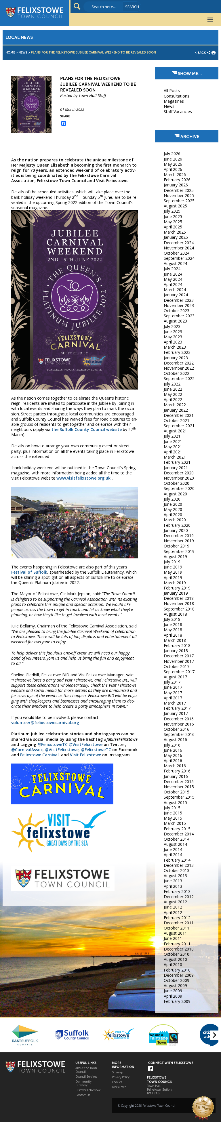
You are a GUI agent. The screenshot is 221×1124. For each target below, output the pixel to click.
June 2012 (173, 907)
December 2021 (179, 415)
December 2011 (179, 922)
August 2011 (175, 933)
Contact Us (82, 1095)
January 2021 (176, 467)
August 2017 (175, 677)
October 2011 (176, 928)
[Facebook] (150, 1069)
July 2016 (172, 745)
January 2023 (176, 357)
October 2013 (176, 870)
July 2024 (172, 268)
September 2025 (179, 200)
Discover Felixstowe (88, 1090)
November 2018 (179, 603)
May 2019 (173, 572)
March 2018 (175, 640)
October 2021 (176, 420)
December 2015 (179, 781)
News (22, 52)
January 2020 (176, 530)
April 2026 (173, 169)
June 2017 (173, 687)
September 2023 (179, 315)
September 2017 (179, 671)
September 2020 (179, 488)
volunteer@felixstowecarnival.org (45, 722)
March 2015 (175, 823)
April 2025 (173, 227)
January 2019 (176, 593)
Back (201, 53)
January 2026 (176, 185)
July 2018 (172, 619)
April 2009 (173, 996)
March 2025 (175, 232)
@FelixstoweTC (52, 744)
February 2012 (177, 917)
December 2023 (179, 300)
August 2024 (175, 263)
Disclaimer (119, 1087)
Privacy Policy (120, 1077)
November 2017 (179, 661)
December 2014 (179, 834)
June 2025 (173, 216)
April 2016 (173, 760)
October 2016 (176, 729)
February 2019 (177, 588)
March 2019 (175, 582)
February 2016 (177, 771)
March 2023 (175, 347)
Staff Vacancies (178, 111)
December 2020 (179, 473)
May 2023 (173, 336)
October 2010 (176, 954)
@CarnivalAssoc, (27, 749)
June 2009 (173, 990)
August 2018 (175, 614)
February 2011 (177, 943)
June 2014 (173, 849)
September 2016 (179, 734)
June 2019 (173, 567)
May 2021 (173, 446)
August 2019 (175, 556)
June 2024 (173, 274)
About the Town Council (86, 1070)
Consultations (176, 96)
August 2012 (175, 901)
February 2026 (177, 179)
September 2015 (179, 797)
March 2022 (175, 404)
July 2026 (172, 153)
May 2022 (173, 394)
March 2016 (175, 765)
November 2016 (179, 724)
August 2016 (175, 739)
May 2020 (173, 509)
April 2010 (173, 964)
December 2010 (179, 949)
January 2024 (176, 294)
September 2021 (179, 425)
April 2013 (173, 886)
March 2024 (175, 289)
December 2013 (179, 865)
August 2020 (175, 494)
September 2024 (179, 258)
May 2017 (173, 692)
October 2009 (176, 980)
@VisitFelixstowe (85, 744)
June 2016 (173, 750)
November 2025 (179, 195)
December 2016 (179, 719)
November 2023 (179, 305)
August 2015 (175, 802)
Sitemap (117, 1072)
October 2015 (176, 792)
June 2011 (173, 938)
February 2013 (177, 891)
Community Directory (83, 1083)
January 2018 (176, 650)
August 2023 (175, 321)
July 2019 (172, 561)
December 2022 (179, 363)
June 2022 (173, 389)
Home (10, 52)
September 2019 (179, 551)
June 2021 (173, 441)
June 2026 (173, 159)
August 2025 (175, 206)
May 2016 (173, 755)
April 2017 (173, 698)
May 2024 (173, 279)
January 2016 (176, 776)
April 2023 (173, 342)
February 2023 (177, 352)
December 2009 (179, 975)
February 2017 (177, 708)
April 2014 (173, 854)
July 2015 (172, 807)
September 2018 (179, 609)
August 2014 (175, 844)
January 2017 (176, 713)
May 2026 (173, 164)
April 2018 (173, 635)
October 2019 (176, 546)
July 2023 (172, 326)
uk (108, 478)
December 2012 (179, 896)
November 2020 (179, 478)
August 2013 (175, 875)
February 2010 (177, 970)
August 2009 (175, 985)
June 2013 (173, 880)
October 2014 (176, 839)
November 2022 (179, 368)
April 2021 (173, 452)
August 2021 (175, 431)
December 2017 (179, 656)
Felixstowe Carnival (39, 754)
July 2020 (172, 499)
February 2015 (177, 828)
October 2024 (176, 253)
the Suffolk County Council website (86, 429)
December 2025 (179, 190)
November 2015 (179, 786)
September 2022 (179, 378)
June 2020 (173, 504)
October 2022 (176, 373)
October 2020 (176, 483)
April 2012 (173, 912)
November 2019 (179, 540)
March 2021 (175, 457)
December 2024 (179, 242)
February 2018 (177, 645)
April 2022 (173, 399)
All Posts (172, 90)
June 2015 (173, 813)
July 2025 (172, 211)
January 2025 (176, 237)
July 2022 (172, 384)
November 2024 (179, 248)
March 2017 (175, 703)
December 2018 (179, 598)
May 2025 (173, 221)
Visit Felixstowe (85, 754)
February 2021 (177, 462)
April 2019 (173, 577)
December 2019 (179, 535)
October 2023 (176, 310)
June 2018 (173, 624)
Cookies (117, 1082)
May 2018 (173, 629)
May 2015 (173, 818)
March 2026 (175, 174)
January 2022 (176, 410)
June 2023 (173, 331)
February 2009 (177, 1001)
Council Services (86, 1077)
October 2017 (176, 666)
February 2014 (177, 860)
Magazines (174, 101)
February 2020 (177, 525)
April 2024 (173, 284)
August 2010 (175, 959)
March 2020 (175, 519)
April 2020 (173, 514)
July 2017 (172, 682)
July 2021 (172, 436)
